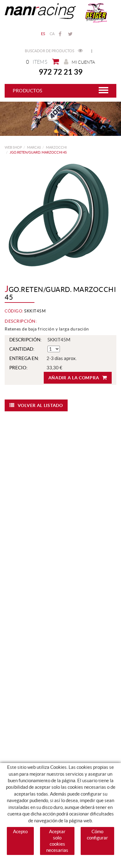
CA (52, 34)
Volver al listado (40, 405)
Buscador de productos (50, 51)
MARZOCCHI (56, 147)
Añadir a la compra (73, 377)
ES (43, 34)
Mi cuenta (83, 62)
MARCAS (34, 147)
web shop (13, 147)
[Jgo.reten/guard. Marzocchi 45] (58, 215)
